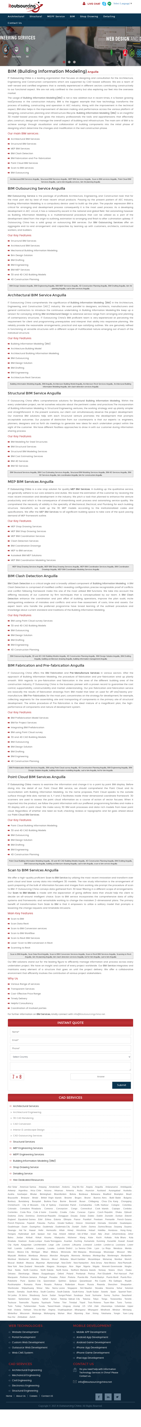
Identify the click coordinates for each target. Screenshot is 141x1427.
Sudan (53, 1295)
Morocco (45, 1259)
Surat (87, 1295)
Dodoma (12, 1216)
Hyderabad (23, 1234)
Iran (49, 1234)
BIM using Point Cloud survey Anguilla (61, 768)
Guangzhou (35, 1227)
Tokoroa (86, 1299)
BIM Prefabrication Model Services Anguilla (27, 768)
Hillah (62, 1230)
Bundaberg (24, 1201)
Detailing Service (23, 1174)
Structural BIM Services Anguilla (53, 179)
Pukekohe (12, 1281)
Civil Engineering (21, 1380)
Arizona (47, 1190)
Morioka (35, 1259)
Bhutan (33, 1194)
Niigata (96, 1266)
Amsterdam (54, 1187)
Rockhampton (14, 1284)
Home (9, 1396)
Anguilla (99, 1187)
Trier (64, 1302)
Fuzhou (51, 1223)
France (77, 1219)
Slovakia (99, 1288)
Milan (45, 1252)
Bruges (78, 1198)
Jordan (20, 1237)
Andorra (66, 1187)
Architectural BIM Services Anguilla (24, 179)
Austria (11, 1194)
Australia (127, 1190)
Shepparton (126, 1284)
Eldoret (128, 1216)
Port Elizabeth (104, 1273)
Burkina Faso (50, 1201)
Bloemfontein (60, 1194)
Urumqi (76, 1306)
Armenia (70, 1190)
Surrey (107, 1295)
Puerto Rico (126, 1277)
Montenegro (113, 1255)
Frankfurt (87, 1219)
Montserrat (24, 1259)
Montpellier (126, 1255)
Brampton (118, 1194)
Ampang (43, 1187)
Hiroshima (81, 1230)
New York (12, 1266)
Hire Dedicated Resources (28, 1180)
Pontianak (80, 1273)
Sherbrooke (13, 1288)
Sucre (44, 1295)
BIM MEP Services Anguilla (67, 286)
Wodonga (36, 1313)
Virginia (51, 1310)
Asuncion (89, 1190)
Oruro (120, 1270)
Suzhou (116, 1295)
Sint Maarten (86, 1288)
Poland (70, 1273)
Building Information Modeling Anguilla (25, 384)
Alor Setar (12, 1187)
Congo (74, 1208)
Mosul (55, 1259)
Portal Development (24, 1337)
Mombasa (33, 1255)
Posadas (53, 1277)
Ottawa (35, 1273)
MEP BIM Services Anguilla (79, 179)
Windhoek (105, 1310)
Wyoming (78, 1313)
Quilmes (62, 1281)
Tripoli (82, 1302)
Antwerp (11, 1190)
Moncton (54, 1255)
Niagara (50, 1266)
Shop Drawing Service (26, 1167)
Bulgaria (128, 1198)
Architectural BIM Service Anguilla (37, 295)
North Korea (62, 1270)
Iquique (41, 1234)
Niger (78, 1266)
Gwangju (12, 1230)
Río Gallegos (115, 1281)
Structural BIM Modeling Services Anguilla (87, 472)
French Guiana (124, 1219)
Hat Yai (22, 1230)
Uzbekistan (120, 1306)
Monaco (44, 1255)
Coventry (53, 1212)
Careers (33, 1396)
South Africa (32, 1292)
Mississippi (109, 1252)
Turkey (18, 1306)
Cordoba (127, 1208)
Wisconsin (25, 1313)
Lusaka (50, 1248)
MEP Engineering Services (28, 1148)
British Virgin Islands (51, 1198)
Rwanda (101, 1284)
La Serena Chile (83, 1248)
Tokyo (96, 1299)
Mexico (11, 1252)
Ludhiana (28, 1248)
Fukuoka (41, 1223)
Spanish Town (125, 1292)
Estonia (57, 1219)
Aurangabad (114, 1190)
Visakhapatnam (65, 1310)
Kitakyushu (60, 1237)
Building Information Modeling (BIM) (34, 1161)
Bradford (107, 1194)
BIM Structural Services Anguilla (23, 472)
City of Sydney (48, 1205)
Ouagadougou (48, 1273)
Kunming (101, 1241)
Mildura (54, 1252)
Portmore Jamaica (28, 1277)
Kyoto (16, 1245)
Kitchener (72, 1237)
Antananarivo (111, 1187)
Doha (20, 1216)
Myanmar (40, 1263)
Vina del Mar (40, 1310)
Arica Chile (35, 1190)
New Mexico (110, 1263)
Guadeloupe (13, 1227)
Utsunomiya (106, 1306)
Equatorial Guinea (27, 1219)
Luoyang (40, 1248)
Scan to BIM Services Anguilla (33, 870)
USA (90, 1306)
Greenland (90, 1223)
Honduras (112, 1230)
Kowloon (22, 1241)
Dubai (83, 1216)
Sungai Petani (65, 1295)
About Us (20, 1396)
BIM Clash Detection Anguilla (33, 576)
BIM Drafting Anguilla (116, 286)
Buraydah (36, 1201)
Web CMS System (22, 1353)
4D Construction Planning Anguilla (81, 656)
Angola (89, 1187)
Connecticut (86, 1208)
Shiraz (39, 1288)
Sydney (35, 1299)
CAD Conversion (22, 1124)
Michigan (35, 1252)
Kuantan (68, 1241)
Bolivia (73, 1194)
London (97, 1245)
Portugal (43, 1277)
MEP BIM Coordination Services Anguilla (96, 567)
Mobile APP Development (91, 1332)
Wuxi (69, 1313)
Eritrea (48, 1219)
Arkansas (58, 1190)
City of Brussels (30, 1205)
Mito (130, 1252)
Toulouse (12, 1302)
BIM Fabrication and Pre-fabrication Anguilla (46, 665)
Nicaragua (62, 1266)
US (83, 1306)
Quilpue (73, 1281)
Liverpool (87, 1245)
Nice (71, 1266)
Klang (82, 1237)
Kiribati (29, 1237)
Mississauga (95, 1252)
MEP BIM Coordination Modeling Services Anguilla (78, 569)
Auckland (101, 1190)
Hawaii (32, 1230)
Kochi (99, 1237)
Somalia (21, 1292)
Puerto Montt (112, 1277)
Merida (128, 1248)
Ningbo (128, 1266)
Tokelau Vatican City (70, 1299)
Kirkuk (38, 1237)
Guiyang (118, 1227)
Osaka (129, 1270)
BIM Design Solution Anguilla (21, 286)
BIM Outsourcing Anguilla (20, 656)
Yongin (117, 1313)
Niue (10, 1270)
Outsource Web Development (29, 1347)
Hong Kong (126, 1230)
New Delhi (66, 1263)
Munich (128, 1259)
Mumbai (118, 1259)
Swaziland (127, 1295)
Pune (22, 1281)
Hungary (12, 1234)
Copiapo (116, 1208)
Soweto (104, 1292)
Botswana (95, 1194)
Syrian (54, 1299)
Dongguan (63, 1216)
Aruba (80, 1190)
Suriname (96, 1295)
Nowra (112, 1270)
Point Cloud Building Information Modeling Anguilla (29, 861)
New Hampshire (81, 1263)
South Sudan (92, 1292)
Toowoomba (116, 1299)
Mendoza (117, 1248)
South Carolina (47, 1292)
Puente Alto (83, 1277)
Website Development (25, 1332)
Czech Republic (105, 1212)
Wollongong (49, 1313)
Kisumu (47, 1237)
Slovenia (110, 1288)
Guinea (92, 1227)
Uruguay (67, 1306)
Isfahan (71, 1234)
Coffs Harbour (102, 1205)
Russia (90, 1284)
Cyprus (91, 1212)
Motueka (64, 1259)
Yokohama (106, 1313)
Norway (102, 1270)
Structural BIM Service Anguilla (34, 393)
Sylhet (45, 1299)
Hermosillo (51, 1230)
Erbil (40, 1219)
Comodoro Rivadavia (30, 1208)
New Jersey (96, 1263)
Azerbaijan (22, 1194)
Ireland (62, 1234)
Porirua (91, 1273)
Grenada (102, 1223)
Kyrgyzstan (26, 1245)
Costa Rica (25, 1212)
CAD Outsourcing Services (27, 1136)
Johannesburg (119, 1234)
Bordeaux (83, 1194)
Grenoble (113, 1223)
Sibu (47, 1288)
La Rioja (106, 1248)
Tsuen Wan (109, 1302)
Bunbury (12, 1201)
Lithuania (76, 1245)
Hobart (92, 1230)
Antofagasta (126, 1187)
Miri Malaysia (79, 1252)
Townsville (24, 1302)
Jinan (107, 1234)
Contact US (47, 1396)
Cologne (115, 1205)
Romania (28, 1284)
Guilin (84, 1227)
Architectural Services (26, 1106)
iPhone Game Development (93, 1353)
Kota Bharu (120, 1237)
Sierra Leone (58, 1288)
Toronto (128, 1299)
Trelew (56, 1302)
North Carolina (30, 1270)
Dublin (100, 1216)
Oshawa (11, 1273)
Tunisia (128, 1302)
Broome (68, 1198)
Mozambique (94, 1259)
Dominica (30, 1216)
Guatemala (48, 1227)
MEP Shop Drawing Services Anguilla (27, 567)
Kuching (78, 1241)
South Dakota (63, 1292)
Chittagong (93, 1201)
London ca (109, 1245)
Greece (79, 1223)
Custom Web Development (28, 1342)
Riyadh (128, 1281)
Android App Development (92, 1337)
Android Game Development (94, 1342)
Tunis (119, 1302)
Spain (113, 1292)
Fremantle (110, 1219)
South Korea (78, 1292)
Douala (74, 1216)
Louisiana (120, 1245)
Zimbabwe (22, 1317)
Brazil (129, 1194)
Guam (24, 1227)
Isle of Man (83, 1234)
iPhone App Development (92, 1347)
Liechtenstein (40, 1245)
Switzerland (23, 1299)
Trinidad (73, 1302)
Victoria (17, 1310)
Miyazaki (12, 1255)
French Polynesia (16, 1223)
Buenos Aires (100, 1198)
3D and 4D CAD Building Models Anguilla (68, 861)
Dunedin (109, 1216)
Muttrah (20, 1263)
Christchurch (14, 1205)
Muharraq (107, 1259)
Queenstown (49, 1281)
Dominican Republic (46, 1216)
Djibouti (128, 1212)
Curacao (81, 1212)
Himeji (70, 1230)
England (12, 1219)
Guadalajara (126, 1223)
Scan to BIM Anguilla (18, 954)
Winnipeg (127, 1310)
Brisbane (25, 1198)
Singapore (72, 1288)
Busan (82, 1201)
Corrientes (13, 1212)
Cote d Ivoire (40, 1212)
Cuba (72, 1212)
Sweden (11, 1299)
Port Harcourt (120, 1273)
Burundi (73, 1201)
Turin (10, 1306)
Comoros (48, 1208)
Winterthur (12, 1313)
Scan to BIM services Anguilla (104, 179)
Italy (100, 1234)
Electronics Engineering (25, 1385)
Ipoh (33, 1234)
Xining (96, 1313)
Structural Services (24, 1142)
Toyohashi (46, 1302)
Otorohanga (23, 1273)
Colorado (12, 1208)
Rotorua (58, 1284)
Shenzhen (112, 1284)
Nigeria (86, 1266)
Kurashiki (111, 1241)
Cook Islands (102, 1208)
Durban (119, 1216)
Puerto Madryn (97, 1277)
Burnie (63, 1201)
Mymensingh (53, 1263)
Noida (18, 1270)
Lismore (66, 1245)
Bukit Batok (115, 1198)
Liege (51, 1245)
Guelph (75, 1227)
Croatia (63, 1212)
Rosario (48, 1284)
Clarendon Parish (67, 1205)
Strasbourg (34, 1295)
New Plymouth (125, 1263)
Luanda (18, 1248)
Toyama (35, 1302)
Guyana (128, 1227)
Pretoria (71, 1277)
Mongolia (64, 1255)
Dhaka (119, 1212)
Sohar (119, 1288)
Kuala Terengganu (53, 1241)
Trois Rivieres (94, 1302)
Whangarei (93, 1310)
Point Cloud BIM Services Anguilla (37, 777)
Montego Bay (99, 1255)
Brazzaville (13, 1198)
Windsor (116, 1310)
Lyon (97, 1248)
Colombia (127, 1205)
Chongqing (126, 1201)
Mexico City (23, 1252)
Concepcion (62, 1208)
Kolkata (108, 1237)
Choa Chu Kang (110, 1201)
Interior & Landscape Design (29, 1130)
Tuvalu (42, 1306)
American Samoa (28, 1187)
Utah (96, 1306)
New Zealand (25, 1266)
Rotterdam (70, 1284)
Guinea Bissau (105, 1227)
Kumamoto (89, 1241)
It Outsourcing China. (69, 1406)
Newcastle (39, 1266)
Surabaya (78, 1295)
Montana (86, 1255)
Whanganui (80, 1310)
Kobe (90, 1237)
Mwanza (30, 1263)
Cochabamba (85, 1205)
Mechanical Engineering (26, 1375)
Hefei (40, 1230)
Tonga (104, 1299)
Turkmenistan (30, 1306)
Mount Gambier (78, 1259)
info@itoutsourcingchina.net (89, 1014)
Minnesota (66, 1252)
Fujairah (31, 1223)
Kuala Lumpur (35, 1241)
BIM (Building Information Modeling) (47, 71)
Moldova (22, 1255)
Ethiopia (67, 1219)
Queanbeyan (86, 1281)
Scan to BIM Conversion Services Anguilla (67, 954)
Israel (93, 1234)
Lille (58, 1245)
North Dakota (47, 1270)
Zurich (32, 1317)
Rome (38, 1284)
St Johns (23, 1295)
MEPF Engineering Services (28, 1154)
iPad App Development (90, 1358)
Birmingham (45, 1194)
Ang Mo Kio (78, 1187)
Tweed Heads (54, 1306)
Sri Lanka (12, 1295)
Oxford (61, 1273)
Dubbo (91, 1216)
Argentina (23, 1190)
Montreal (12, 1259)
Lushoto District (64, 1248)
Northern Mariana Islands (83, 1270)
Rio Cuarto (100, 1281)
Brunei (87, 1198)
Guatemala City (62, 1227)
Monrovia (75, 1255)
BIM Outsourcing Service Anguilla (36, 188)
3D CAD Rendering (23, 1118)
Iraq (55, 1234)
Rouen (81, 1284)
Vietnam (27, 1310)
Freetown (98, 1219)
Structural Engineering (25, 1391)
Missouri (121, 1252)
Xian (88, 1313)
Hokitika (101, 1230)
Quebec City (34, 1281)
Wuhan (61, 1313)
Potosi (63, 1277)
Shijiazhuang (27, 1288)
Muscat (11, 1263)
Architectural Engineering (27, 1112)
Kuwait (121, 1241)
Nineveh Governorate (112, 1266)
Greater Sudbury (65, 1223)
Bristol (35, 1198)
